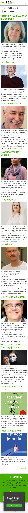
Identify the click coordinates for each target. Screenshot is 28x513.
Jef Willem (7, 244)
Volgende (23, 468)
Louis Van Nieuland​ (11, 103)
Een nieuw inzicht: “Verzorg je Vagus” (11, 346)
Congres (14, 511)
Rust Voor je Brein (11, 430)
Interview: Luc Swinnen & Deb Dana (14, 17)
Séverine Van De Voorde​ (10, 153)
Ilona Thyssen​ (8, 199)
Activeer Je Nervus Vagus (11, 388)
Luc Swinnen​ (8, 62)
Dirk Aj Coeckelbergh (13, 296)
